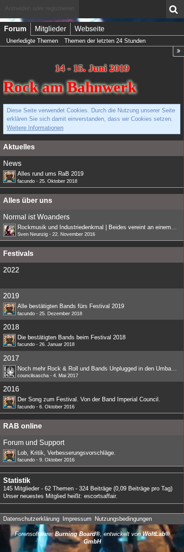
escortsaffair (100, 496)
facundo (26, 181)
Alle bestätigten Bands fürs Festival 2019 (70, 306)
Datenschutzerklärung (31, 518)
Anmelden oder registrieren (39, 8)
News (12, 163)
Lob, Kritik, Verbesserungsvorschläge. (66, 452)
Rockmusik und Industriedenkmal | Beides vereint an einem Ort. (100, 227)
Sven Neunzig (32, 234)
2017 (11, 358)
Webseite (90, 29)
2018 (11, 327)
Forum (15, 29)
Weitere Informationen (35, 127)
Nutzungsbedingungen (123, 518)
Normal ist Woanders (36, 217)
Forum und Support (33, 442)
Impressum (77, 518)
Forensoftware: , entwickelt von (92, 538)
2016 (11, 389)
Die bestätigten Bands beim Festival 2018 (71, 337)
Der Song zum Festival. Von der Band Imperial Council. (88, 399)
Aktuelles (19, 147)
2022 (11, 270)
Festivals (18, 253)
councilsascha (33, 375)
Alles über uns (27, 200)
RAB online (22, 426)
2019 (11, 296)
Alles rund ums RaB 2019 (50, 173)
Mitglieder (50, 29)
